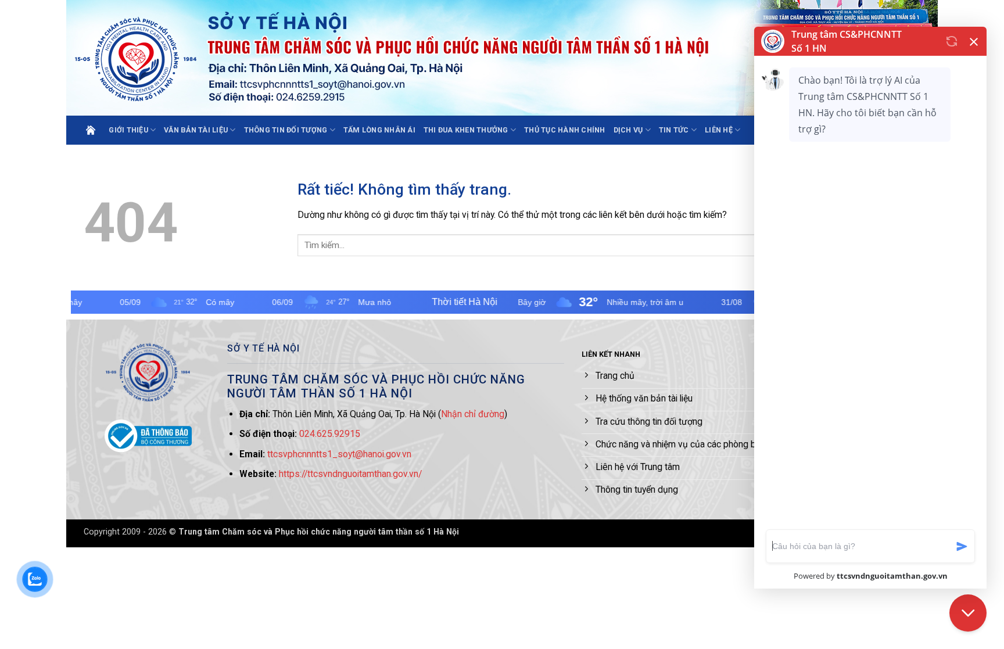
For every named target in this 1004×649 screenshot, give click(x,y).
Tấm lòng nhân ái (379, 130)
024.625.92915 (329, 433)
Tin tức (674, 130)
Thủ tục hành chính (564, 130)
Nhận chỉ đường (472, 413)
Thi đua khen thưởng (466, 130)
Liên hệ (719, 130)
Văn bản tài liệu (196, 130)
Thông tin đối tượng (286, 130)
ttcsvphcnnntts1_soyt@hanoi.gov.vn (339, 454)
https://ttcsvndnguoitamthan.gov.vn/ (350, 473)
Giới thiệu (128, 130)
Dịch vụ (628, 130)
